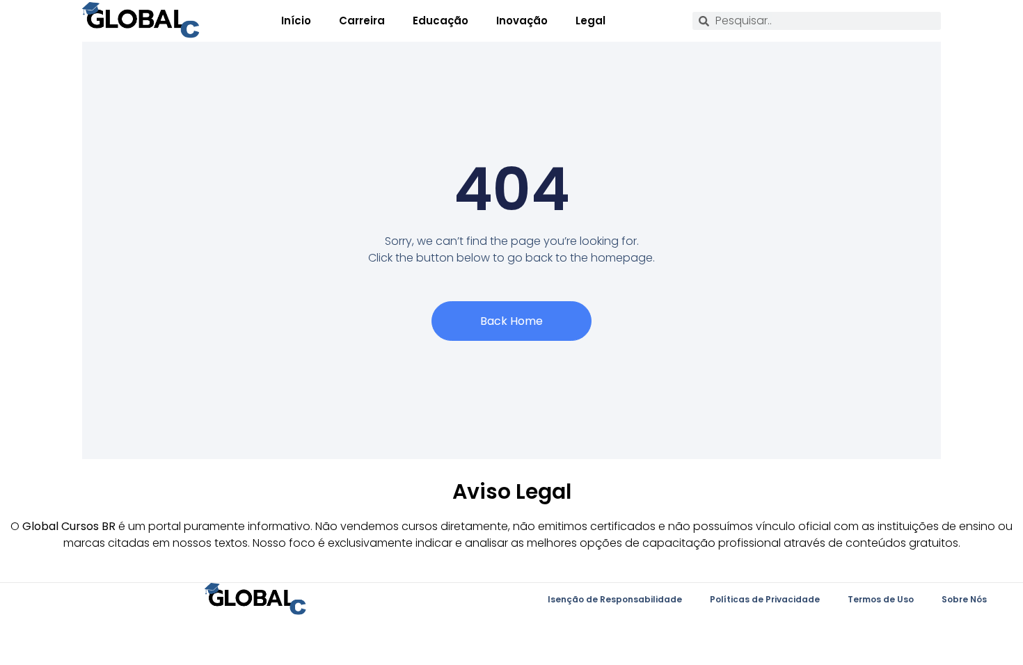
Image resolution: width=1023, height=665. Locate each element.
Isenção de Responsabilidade (615, 599)
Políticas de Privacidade (765, 599)
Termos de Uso (881, 599)
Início (296, 20)
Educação (440, 20)
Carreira (362, 20)
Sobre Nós (964, 599)
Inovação (522, 20)
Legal (590, 20)
